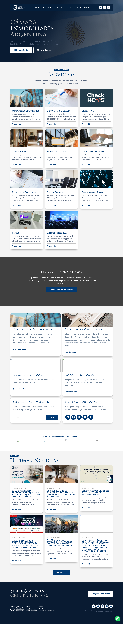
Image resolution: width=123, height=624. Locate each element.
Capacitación (19, 152)
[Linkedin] (108, 7)
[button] (61, 572)
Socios (78, 7)
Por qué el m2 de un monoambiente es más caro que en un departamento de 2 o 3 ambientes (61, 493)
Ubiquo (16, 233)
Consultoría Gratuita (93, 152)
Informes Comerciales (58, 111)
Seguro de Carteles (57, 152)
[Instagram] (104, 7)
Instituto (58, 7)
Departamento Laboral (93, 192)
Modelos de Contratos (24, 192)
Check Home (88, 111)
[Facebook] (67, 417)
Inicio (37, 7)
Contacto (88, 7)
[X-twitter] (90, 417)
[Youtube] (85, 417)
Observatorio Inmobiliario (26, 111)
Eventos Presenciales (57, 233)
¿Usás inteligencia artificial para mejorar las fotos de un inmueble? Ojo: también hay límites (26, 493)
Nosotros (47, 7)
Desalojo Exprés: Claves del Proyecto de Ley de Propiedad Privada (95, 493)
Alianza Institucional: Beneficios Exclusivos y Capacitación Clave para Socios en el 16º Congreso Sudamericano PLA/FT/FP (25, 543)
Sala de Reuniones (56, 192)
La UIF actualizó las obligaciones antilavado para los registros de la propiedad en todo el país (60, 543)
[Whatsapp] (100, 7)
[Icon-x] (94, 606)
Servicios (68, 7)
